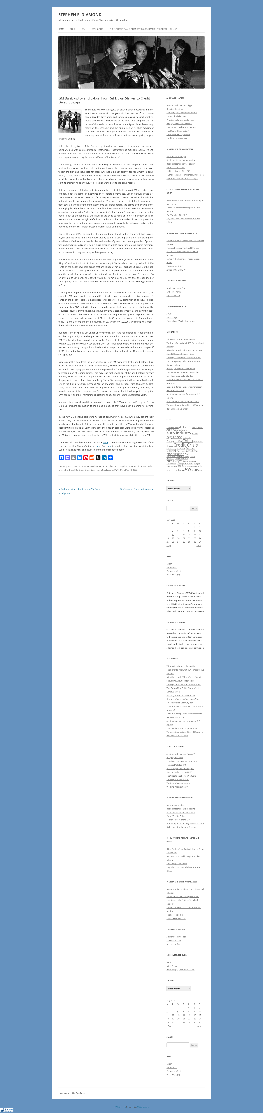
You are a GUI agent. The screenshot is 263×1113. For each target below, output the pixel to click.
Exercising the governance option (182, 112)
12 (173, 534)
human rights (175, 461)
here (105, 442)
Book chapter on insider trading (181, 160)
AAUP (169, 313)
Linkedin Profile (174, 291)
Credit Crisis (84, 470)
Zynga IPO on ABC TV (176, 269)
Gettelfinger (95, 470)
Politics (111, 466)
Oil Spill (197, 464)
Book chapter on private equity (181, 163)
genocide (181, 451)
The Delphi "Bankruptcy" (178, 131)
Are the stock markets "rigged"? (181, 105)
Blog (72, 29)
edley (179, 448)
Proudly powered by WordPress (71, 1093)
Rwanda (170, 466)
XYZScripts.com (143, 1107)
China (187, 440)
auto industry (140, 466)
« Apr (169, 545)
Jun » (199, 545)
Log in (169, 563)
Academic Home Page (176, 288)
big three (69, 470)
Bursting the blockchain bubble (181, 368)
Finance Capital (88, 466)
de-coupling (171, 448)
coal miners (198, 441)
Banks (195, 433)
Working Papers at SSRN (177, 138)
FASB (183, 448)
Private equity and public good (180, 120)
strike (200, 466)
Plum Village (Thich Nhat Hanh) (181, 321)
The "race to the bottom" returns (181, 127)
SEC (175, 465)
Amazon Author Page (176, 156)
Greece (192, 457)
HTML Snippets (120, 1107)
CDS (76, 470)
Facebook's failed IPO (176, 116)
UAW (114, 470)
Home (61, 29)
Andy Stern (197, 427)
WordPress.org (173, 574)
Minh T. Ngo (172, 317)
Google (186, 457)
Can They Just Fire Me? (177, 215)
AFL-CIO (129, 466)
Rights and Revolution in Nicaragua (182, 178)
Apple (169, 429)
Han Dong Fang (173, 459)
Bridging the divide (175, 109)
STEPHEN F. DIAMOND (80, 14)
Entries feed (172, 567)
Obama (189, 463)
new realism (171, 464)
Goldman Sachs (175, 456)
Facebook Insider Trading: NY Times (183, 248)
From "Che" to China (176, 167)
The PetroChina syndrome (178, 134)
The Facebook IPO (175, 266)
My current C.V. (173, 295)
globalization (175, 454)
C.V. (83, 29)
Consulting (97, 29)
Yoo (200, 470)
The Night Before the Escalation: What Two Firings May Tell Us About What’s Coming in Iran (184, 361)
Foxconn (190, 448)
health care (183, 459)
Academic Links (173, 428)
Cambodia (187, 438)
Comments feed (174, 571)
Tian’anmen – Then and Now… (137, 489)
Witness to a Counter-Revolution (181, 339)
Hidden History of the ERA (178, 171)
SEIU (179, 466)
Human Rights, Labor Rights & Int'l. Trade (185, 174)
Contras (170, 446)
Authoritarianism (180, 430)
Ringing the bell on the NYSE (179, 123)
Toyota (169, 470)
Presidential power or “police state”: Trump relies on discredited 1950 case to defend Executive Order (185, 405)
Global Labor (101, 466)
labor (108, 470)
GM (103, 470)
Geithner (172, 451)
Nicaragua (181, 464)
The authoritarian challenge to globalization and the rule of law (143, 29)
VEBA (119, 470)
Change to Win (174, 441)
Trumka (177, 469)
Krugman (188, 461)
